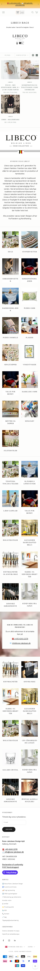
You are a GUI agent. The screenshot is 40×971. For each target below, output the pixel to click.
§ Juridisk (5, 904)
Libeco (10, 82)
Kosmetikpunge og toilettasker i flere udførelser (29, 87)
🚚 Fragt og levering (8, 890)
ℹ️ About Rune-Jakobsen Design (12, 884)
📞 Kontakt (5, 914)
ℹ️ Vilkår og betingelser (9, 894)
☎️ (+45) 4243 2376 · (14, 3)
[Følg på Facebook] (3, 940)
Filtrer (7, 55)
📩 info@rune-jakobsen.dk (24, 4)
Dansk (30, 946)
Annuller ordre (6, 900)
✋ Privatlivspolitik (8, 907)
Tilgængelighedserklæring (10, 920)
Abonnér (8, 829)
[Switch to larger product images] (33, 55)
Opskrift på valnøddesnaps (10, 934)
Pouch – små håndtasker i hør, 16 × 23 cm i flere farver (10, 87)
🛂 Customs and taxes (9, 887)
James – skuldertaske (10, 119)
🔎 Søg (4, 917)
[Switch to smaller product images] (37, 55)
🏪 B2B (4, 910)
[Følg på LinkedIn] (15, 940)
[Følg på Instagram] (9, 940)
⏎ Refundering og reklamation (11, 897)
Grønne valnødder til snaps (10, 931)
